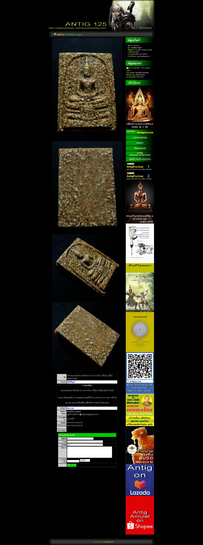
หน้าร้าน (60, 35)
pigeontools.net (108, 542)
